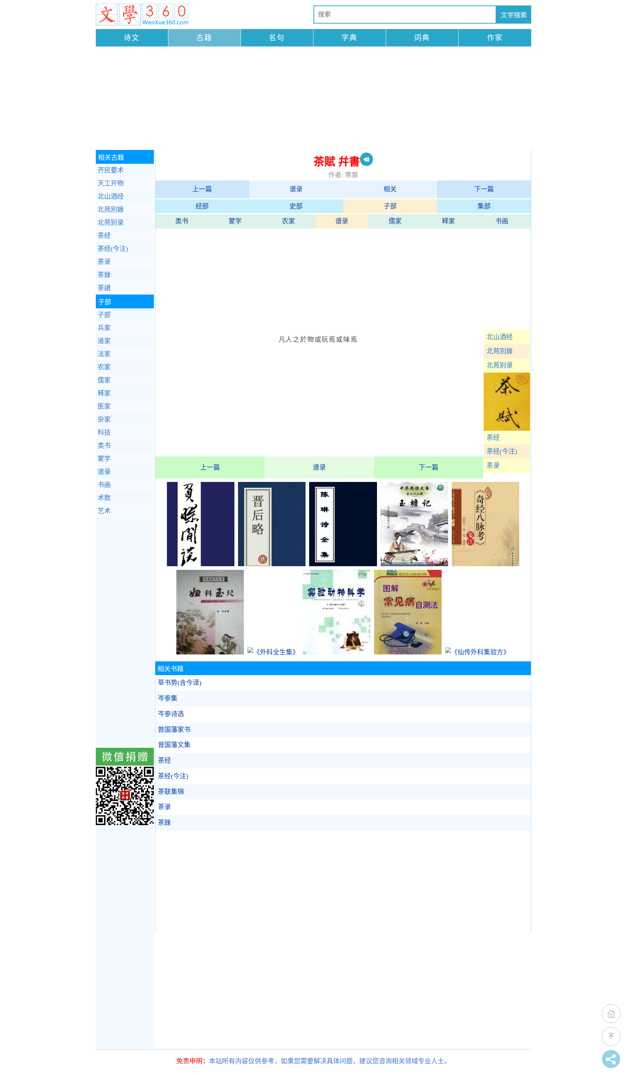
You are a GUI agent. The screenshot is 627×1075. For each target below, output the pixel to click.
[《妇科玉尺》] (210, 652)
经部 (202, 206)
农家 (288, 221)
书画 (501, 221)
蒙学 (235, 221)
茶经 (493, 437)
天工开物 (111, 183)
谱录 (296, 189)
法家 (104, 354)
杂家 (104, 419)
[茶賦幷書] (507, 428)
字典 (349, 38)
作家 (495, 38)
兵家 (104, 328)
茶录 (493, 465)
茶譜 (104, 288)
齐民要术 (111, 170)
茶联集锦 (171, 791)
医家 (104, 406)
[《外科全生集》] (273, 652)
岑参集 (167, 698)
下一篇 (484, 189)
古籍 (204, 38)
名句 (277, 38)
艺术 (104, 511)
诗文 (132, 38)
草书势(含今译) (179, 682)
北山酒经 (500, 337)
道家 (104, 341)
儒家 (395, 221)
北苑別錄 (500, 351)
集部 (484, 206)
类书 (181, 221)
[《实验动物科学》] (336, 652)
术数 (104, 498)
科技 (104, 432)
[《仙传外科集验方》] (477, 652)
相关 (390, 189)
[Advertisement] (313, 99)
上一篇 (202, 189)
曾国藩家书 (174, 729)
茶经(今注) (502, 451)
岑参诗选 (171, 714)
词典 (422, 38)
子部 (390, 206)
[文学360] (142, 14)
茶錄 (164, 822)
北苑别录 (500, 365)
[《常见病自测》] (407, 652)
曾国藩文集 (174, 745)
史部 (296, 206)
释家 (448, 221)
